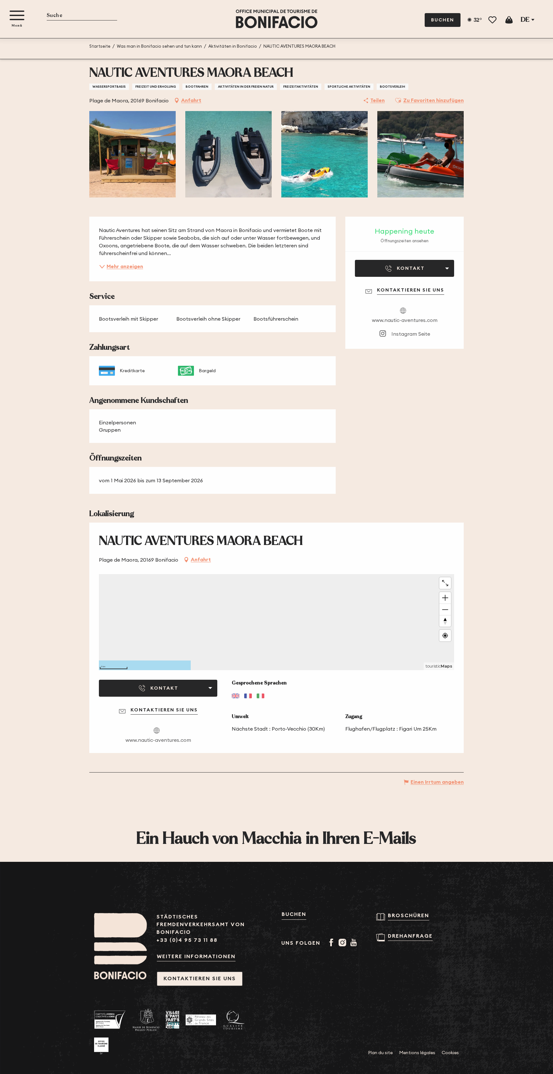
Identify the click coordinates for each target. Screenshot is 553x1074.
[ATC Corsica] (110, 1019)
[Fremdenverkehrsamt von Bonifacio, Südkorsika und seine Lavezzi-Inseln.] (276, 19)
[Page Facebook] (332, 943)
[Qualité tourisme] (233, 1020)
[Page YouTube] (354, 943)
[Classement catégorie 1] (101, 1046)
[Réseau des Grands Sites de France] (201, 1019)
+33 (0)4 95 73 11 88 (187, 940)
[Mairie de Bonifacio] (145, 1020)
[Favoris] (493, 20)
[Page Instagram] (343, 943)
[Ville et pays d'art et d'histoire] (172, 1020)
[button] (82, 15)
